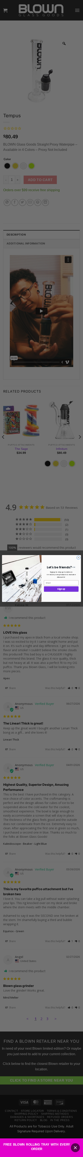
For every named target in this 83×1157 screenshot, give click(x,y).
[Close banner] (75, 1147)
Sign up (61, 589)
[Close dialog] (78, 557)
